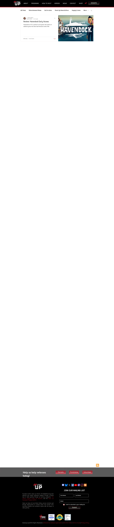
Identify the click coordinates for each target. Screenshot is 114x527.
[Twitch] (79, 485)
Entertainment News (35, 10)
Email (60, 498)
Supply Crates (76, 10)
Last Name (77, 492)
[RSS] (85, 485)
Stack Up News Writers (62, 10)
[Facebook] (72, 485)
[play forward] (73, 517)
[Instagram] (82, 485)
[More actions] (55, 18)
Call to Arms (48, 10)
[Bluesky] (66, 485)
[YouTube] (75, 485)
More (85, 10)
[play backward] (40, 517)
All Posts (23, 10)
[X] (69, 485)
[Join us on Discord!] (63, 485)
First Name (62, 492)
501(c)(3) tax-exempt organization (52, 523)
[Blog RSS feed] (97, 465)
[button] (26, 3)
